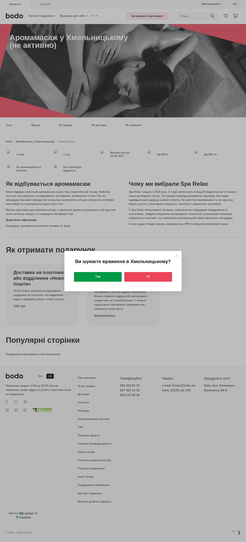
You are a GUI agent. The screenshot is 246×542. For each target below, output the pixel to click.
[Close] (177, 256)
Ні (148, 276)
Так (98, 276)
